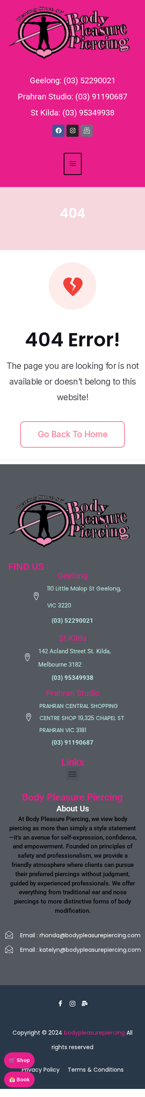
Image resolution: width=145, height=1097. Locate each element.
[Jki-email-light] (87, 131)
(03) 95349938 (72, 677)
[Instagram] (72, 131)
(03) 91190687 (72, 742)
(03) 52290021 (72, 620)
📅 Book (19, 1079)
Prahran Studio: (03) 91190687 (72, 97)
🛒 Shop (19, 1060)
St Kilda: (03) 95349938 (72, 113)
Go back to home (72, 434)
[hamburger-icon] (73, 164)
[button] (72, 773)
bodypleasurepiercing (94, 1033)
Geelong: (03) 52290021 (73, 80)
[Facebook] (58, 131)
